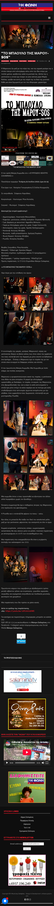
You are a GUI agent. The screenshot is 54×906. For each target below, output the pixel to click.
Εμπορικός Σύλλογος (27, 831)
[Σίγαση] (43, 763)
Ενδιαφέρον (14, 61)
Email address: (16, 844)
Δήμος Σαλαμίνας (27, 817)
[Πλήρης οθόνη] (47, 763)
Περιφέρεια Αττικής (27, 821)
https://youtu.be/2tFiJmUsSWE (20, 611)
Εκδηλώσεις (5, 61)
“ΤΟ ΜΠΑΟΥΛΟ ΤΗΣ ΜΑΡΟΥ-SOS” (25, 55)
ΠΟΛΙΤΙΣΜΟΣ (22, 61)
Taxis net (27, 828)
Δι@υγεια (27, 824)
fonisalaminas (5, 63)
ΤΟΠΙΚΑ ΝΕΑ (31, 61)
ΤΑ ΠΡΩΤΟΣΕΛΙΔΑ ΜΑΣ (13, 658)
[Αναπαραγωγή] (7, 763)
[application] (27, 752)
